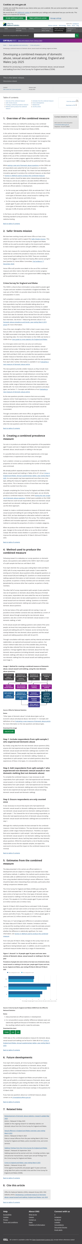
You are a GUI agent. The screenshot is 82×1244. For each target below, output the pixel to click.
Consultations (59, 1225)
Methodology (62, 25)
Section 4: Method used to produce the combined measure (25, 176)
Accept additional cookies (14, 18)
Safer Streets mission (11, 103)
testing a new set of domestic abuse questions (23, 165)
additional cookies (23, 12)
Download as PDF (71, 105)
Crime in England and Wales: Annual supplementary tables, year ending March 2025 (26, 475)
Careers (31, 1217)
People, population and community (18, 45)
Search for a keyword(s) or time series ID (16, 35)
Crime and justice (35, 45)
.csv (13, 1032)
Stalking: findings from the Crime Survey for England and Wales (25, 1148)
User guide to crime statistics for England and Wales (29, 339)
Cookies (5, 1217)
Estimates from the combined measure (43, 101)
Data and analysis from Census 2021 (30, 41)
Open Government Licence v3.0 (42, 1240)
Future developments (38, 103)
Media (69, 25)
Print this (71, 101)
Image (6, 1032)
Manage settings (55, 18)
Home (6, 28)
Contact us (32, 1220)
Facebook (57, 1220)
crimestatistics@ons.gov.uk (21, 1097)
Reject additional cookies (38, 18)
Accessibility (7, 1215)
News (31, 1222)
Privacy (5, 1220)
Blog (77, 25)
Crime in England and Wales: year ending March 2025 (22, 1163)
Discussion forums (60, 1227)
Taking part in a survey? (71, 29)
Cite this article (37, 106)
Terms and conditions (10, 1222)
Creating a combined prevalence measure (17, 104)
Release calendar (52, 25)
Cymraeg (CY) (76, 23)
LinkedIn (57, 1222)
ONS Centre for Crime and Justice (12, 89)
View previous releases (10, 81)
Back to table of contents (11, 224)
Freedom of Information (37, 1225)
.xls (18, 1032)
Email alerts (58, 1230)
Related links (36, 104)
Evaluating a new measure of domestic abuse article (32, 721)
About (73, 25)
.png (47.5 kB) (9, 731)
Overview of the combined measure (15, 101)
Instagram (57, 1217)
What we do (33, 1215)
